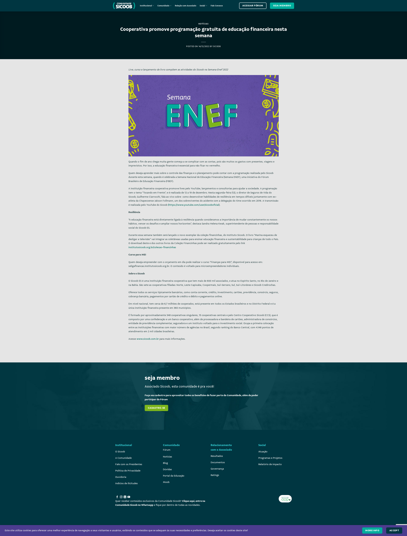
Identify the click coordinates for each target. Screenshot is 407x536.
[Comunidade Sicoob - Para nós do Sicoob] (124, 5)
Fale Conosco (217, 6)
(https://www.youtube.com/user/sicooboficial (193, 204)
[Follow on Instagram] (121, 497)
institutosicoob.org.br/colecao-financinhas (152, 247)
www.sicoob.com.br (147, 338)
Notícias (203, 24)
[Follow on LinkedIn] (125, 497)
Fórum (166, 449)
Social (202, 6)
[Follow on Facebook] (117, 497)
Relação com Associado (185, 6)
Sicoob (217, 46)
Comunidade (163, 6)
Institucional (146, 6)
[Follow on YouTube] (129, 497)
